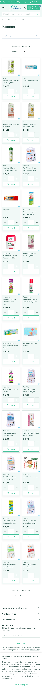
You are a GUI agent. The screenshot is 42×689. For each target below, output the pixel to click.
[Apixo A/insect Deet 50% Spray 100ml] (31, 111)
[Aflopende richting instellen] (29, 51)
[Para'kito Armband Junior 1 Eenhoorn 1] (31, 507)
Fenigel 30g (6, 209)
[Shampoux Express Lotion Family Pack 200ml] (11, 286)
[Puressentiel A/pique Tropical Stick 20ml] (11, 242)
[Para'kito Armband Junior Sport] (31, 551)
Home (4, 20)
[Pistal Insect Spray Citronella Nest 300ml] (11, 154)
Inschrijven (21, 643)
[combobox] (18, 14)
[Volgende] (29, 595)
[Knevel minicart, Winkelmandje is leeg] (29, 8)
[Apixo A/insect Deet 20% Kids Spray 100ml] (11, 67)
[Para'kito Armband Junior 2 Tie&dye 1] (31, 376)
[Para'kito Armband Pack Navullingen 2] (31, 154)
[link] (12, 595)
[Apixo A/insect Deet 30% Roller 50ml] (11, 111)
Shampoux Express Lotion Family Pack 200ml (9, 301)
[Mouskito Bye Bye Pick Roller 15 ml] (11, 332)
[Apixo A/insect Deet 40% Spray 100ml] (31, 242)
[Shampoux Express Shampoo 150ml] (31, 198)
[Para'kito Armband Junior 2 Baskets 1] (11, 420)
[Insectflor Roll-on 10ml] (31, 463)
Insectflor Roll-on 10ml (30, 477)
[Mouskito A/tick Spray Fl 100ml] (11, 376)
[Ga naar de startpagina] (14, 8)
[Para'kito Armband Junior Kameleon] (11, 551)
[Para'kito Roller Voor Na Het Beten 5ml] (31, 420)
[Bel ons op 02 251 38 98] (25, 8)
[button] (21, 36)
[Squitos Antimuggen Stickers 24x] (31, 332)
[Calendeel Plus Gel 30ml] (31, 67)
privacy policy (34, 650)
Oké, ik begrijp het (21, 684)
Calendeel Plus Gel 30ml (31, 80)
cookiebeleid (7, 678)
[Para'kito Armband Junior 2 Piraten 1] (11, 463)
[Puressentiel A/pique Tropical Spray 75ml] (31, 286)
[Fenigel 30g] (11, 198)
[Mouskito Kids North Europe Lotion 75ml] (11, 507)
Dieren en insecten (14, 20)
